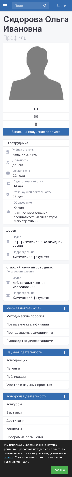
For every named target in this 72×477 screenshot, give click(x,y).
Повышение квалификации (27, 324)
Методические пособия (25, 316)
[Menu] (5, 5)
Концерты (14, 429)
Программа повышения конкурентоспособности (25, 439)
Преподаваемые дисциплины (29, 332)
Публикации (16, 377)
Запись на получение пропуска (36, 132)
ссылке (8, 457)
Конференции (17, 360)
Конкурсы (14, 404)
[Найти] (45, 5)
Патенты (13, 368)
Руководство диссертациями (29, 341)
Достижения (16, 421)
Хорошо (59, 469)
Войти (61, 6)
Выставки (14, 412)
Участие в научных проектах (29, 385)
